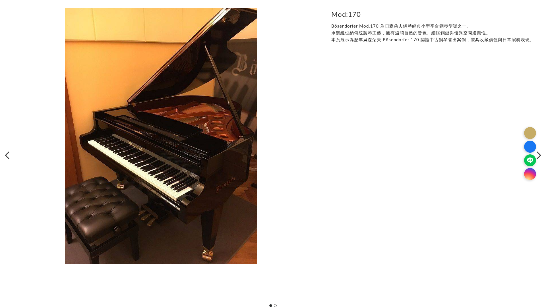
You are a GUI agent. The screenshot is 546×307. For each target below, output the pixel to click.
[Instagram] (530, 174)
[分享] (530, 133)
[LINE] (530, 160)
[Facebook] (530, 147)
